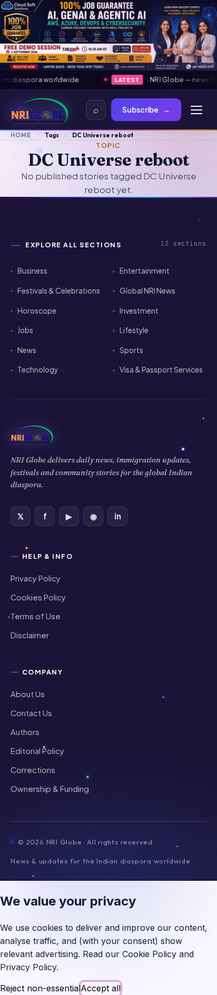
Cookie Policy (149, 954)
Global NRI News (147, 290)
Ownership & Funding (50, 788)
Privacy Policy (36, 578)
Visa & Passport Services (161, 369)
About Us (28, 694)
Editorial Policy (37, 751)
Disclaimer (30, 635)
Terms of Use (36, 616)
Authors (25, 732)
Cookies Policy (38, 597)
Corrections (33, 770)
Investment (139, 310)
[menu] (196, 110)
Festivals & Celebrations (58, 290)
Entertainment (145, 270)
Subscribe (146, 109)
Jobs (25, 330)
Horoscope (36, 310)
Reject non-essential (40, 988)
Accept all (101, 988)
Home (21, 135)
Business (32, 270)
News (26, 350)
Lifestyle (134, 330)
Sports (131, 350)
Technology (37, 369)
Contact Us (31, 713)
